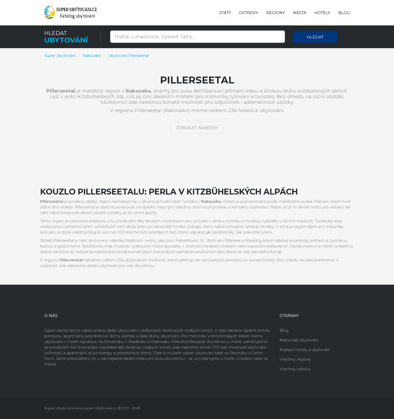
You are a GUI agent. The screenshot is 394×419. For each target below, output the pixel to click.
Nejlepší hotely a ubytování (305, 349)
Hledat (315, 37)
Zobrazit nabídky (197, 127)
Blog (344, 12)
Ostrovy (248, 12)
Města (299, 12)
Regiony (275, 12)
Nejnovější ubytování (299, 340)
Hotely (322, 12)
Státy (225, 12)
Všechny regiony (295, 359)
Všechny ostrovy (295, 369)
